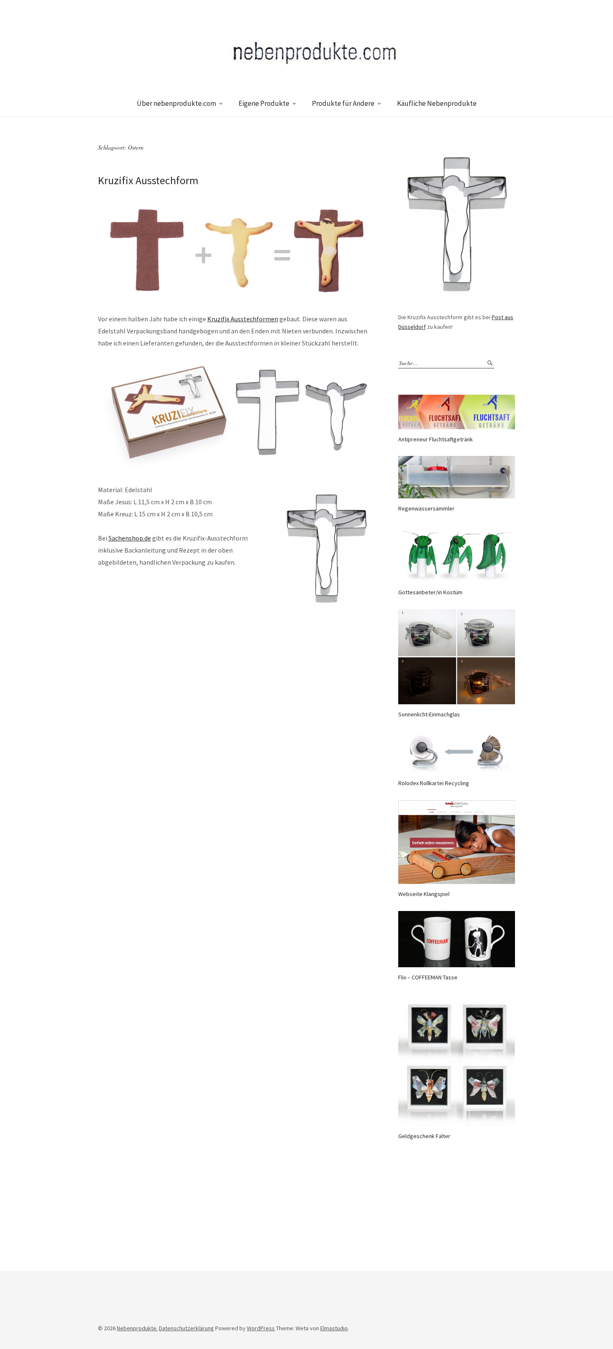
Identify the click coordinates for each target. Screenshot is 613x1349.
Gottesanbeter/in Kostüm (430, 592)
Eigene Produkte (264, 103)
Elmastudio (334, 1328)
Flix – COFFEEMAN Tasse (427, 977)
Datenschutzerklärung (186, 1328)
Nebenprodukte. (137, 1328)
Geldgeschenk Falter (424, 1136)
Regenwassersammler (426, 508)
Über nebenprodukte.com (176, 103)
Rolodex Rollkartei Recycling (433, 783)
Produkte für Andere (343, 103)
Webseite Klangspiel (424, 894)
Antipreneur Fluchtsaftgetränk (435, 439)
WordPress (261, 1328)
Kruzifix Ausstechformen (242, 319)
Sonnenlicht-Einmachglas (429, 714)
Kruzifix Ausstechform (148, 180)
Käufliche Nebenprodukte (437, 103)
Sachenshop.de (129, 538)
